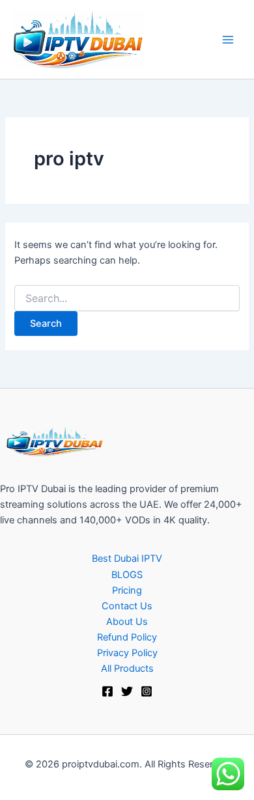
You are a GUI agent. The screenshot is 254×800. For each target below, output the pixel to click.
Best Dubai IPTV (127, 558)
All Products (127, 668)
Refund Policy (127, 637)
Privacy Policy (127, 653)
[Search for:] (126, 298)
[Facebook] (107, 691)
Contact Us (127, 606)
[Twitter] (127, 691)
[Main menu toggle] (228, 39)
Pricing (127, 590)
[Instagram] (146, 691)
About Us (127, 622)
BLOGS (127, 575)
